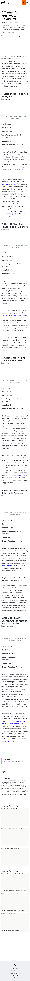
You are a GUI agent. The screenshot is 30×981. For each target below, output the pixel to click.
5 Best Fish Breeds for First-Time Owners (13, 845)
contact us (15, 977)
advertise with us (15, 973)
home (2, 8)
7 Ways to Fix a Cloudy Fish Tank (11, 825)
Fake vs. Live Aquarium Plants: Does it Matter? (15, 890)
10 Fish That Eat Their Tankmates (11, 930)
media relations (15, 971)
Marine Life (8, 8)
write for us (15, 968)
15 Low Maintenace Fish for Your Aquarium (13, 910)
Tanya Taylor (11, 32)
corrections (15, 975)
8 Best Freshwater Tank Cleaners (11, 865)
